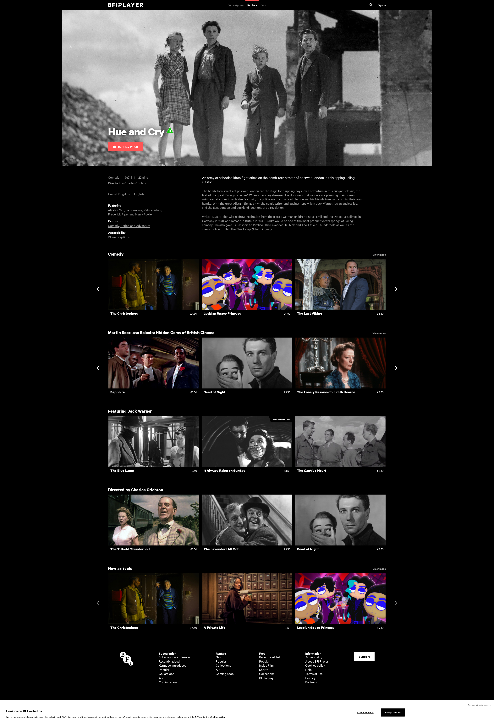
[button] (125, 146)
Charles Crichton (135, 183)
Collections (166, 673)
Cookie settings (365, 712)
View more (379, 254)
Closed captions (119, 237)
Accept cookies (393, 712)
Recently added (169, 661)
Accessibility (313, 657)
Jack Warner (134, 210)
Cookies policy (315, 665)
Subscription (236, 5)
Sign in (382, 5)
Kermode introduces (172, 665)
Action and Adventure (135, 225)
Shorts (263, 669)
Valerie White (153, 210)
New (219, 657)
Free (263, 5)
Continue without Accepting (479, 704)
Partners (311, 682)
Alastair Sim (116, 210)
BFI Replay (266, 678)
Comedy (113, 225)
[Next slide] (395, 290)
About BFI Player (316, 661)
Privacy (310, 678)
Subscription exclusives (174, 657)
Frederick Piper (118, 214)
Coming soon (168, 682)
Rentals (252, 5)
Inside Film (266, 665)
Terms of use (313, 673)
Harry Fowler (144, 214)
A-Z (161, 678)
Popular (164, 669)
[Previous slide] (98, 290)
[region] (247, 710)
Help (308, 669)
